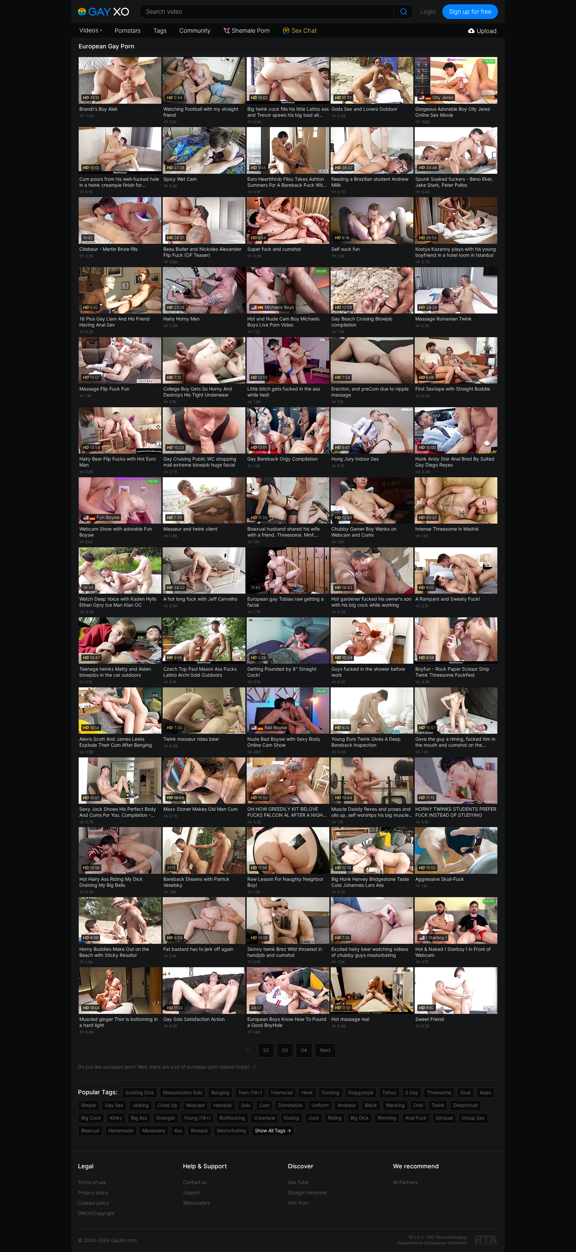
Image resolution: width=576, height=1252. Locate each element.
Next (325, 1050)
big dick (360, 1118)
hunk (307, 1092)
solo (245, 1105)
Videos (88, 30)
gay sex (114, 1105)
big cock (91, 1118)
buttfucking (232, 1118)
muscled (195, 1105)
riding (335, 1118)
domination (290, 1105)
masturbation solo (182, 1092)
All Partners (405, 1182)
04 (304, 1050)
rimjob (88, 1105)
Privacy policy (93, 1192)
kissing (291, 1118)
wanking (395, 1105)
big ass (139, 1118)
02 (266, 1050)
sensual (444, 1118)
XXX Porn (298, 1203)
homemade (120, 1130)
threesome (439, 1092)
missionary (153, 1130)
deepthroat (465, 1105)
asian (485, 1092)
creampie (264, 1118)
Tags (160, 30)
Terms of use (92, 1182)
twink (438, 1105)
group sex (473, 1118)
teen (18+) (250, 1092)
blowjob (199, 1130)
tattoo (389, 1092)
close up (167, 1105)
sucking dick (139, 1092)
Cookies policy (93, 1203)
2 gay (411, 1092)
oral (418, 1105)
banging (220, 1092)
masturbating (231, 1130)
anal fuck (416, 1118)
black (371, 1105)
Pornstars (128, 30)
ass (178, 1130)
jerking (140, 1105)
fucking (330, 1092)
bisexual (90, 1130)
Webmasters (196, 1203)
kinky (116, 1118)
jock (313, 1118)
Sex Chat (304, 30)
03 (285, 1050)
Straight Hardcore (307, 1192)
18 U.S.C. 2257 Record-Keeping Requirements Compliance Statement (432, 1240)
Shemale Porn (251, 30)
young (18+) (197, 1118)
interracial (282, 1092)
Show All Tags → (273, 1130)
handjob (223, 1105)
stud (465, 1092)
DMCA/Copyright (96, 1213)
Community (195, 30)
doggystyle (360, 1092)
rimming (387, 1118)
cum (264, 1105)
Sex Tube (298, 1182)
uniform (320, 1105)
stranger (165, 1118)
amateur (347, 1105)
